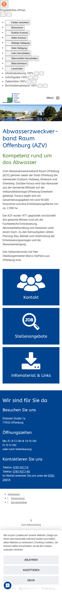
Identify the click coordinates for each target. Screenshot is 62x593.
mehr (31, 580)
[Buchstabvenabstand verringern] (40, 85)
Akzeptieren (31, 570)
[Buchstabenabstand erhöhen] (45, 85)
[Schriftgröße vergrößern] (36, 77)
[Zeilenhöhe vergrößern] (34, 81)
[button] (53, 98)
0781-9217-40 (21, 471)
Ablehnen (31, 559)
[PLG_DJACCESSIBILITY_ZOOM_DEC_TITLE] (36, 73)
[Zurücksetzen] (3, 14)
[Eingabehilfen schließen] (9, 14)
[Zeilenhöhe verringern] (29, 81)
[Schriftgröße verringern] (30, 77)
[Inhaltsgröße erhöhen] (41, 73)
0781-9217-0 (20, 467)
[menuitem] (14, 494)
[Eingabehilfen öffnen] (4, 4)
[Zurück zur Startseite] (11, 98)
